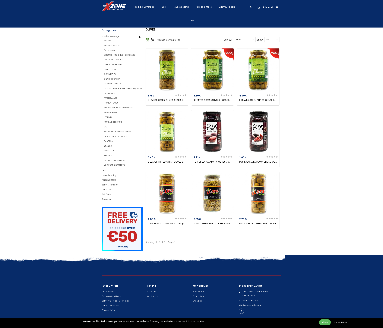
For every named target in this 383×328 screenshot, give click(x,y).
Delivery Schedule (110, 305)
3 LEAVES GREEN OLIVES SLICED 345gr (168, 100)
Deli (164, 6)
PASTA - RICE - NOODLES (115, 136)
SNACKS (108, 145)
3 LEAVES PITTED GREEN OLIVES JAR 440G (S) (172, 161)
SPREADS (108, 155)
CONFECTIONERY (112, 78)
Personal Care (204, 6)
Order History (199, 296)
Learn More (341, 322)
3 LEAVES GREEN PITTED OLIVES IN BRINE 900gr (264, 100)
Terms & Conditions (111, 296)
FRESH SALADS (110, 98)
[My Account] (259, 7)
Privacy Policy (108, 310)
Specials (151, 291)
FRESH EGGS (109, 93)
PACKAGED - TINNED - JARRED (118, 131)
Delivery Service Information (116, 301)
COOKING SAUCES (112, 83)
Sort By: (228, 39)
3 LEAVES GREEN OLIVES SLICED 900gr (214, 100)
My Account (199, 291)
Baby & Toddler (227, 6)
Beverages (109, 50)
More (191, 20)
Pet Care (106, 194)
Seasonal (106, 199)
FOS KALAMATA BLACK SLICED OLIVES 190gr (262, 161)
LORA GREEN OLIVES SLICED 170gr (166, 223)
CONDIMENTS (110, 74)
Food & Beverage (144, 6)
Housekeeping (181, 6)
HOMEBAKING (110, 112)
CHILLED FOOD (110, 69)
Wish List (197, 301)
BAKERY (107, 40)
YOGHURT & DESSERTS (114, 165)
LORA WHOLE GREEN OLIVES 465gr (257, 223)
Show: (260, 39)
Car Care (106, 189)
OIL (105, 126)
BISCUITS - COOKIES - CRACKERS (119, 55)
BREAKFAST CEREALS (113, 59)
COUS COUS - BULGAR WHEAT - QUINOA (123, 88)
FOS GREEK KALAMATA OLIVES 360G (213, 161)
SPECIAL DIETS (110, 150)
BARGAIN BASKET (112, 45)
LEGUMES (108, 117)
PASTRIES (108, 141)
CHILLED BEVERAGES (113, 64)
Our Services (108, 291)
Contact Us (152, 296)
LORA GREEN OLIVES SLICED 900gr (212, 223)
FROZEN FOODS (111, 102)
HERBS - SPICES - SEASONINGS (118, 107)
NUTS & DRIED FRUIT (113, 122)
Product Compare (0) (168, 39)
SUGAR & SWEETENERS (114, 160)
